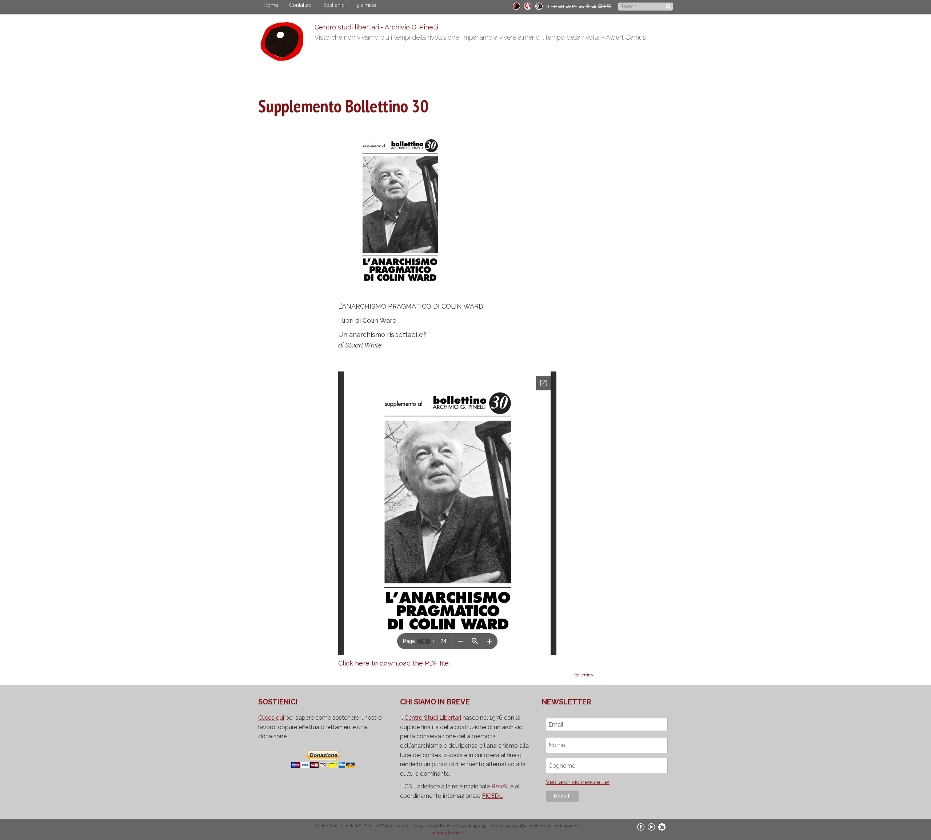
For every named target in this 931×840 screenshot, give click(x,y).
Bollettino (583, 675)
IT (548, 6)
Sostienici (334, 5)
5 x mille (366, 5)
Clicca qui (271, 717)
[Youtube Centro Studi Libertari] (651, 826)
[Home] (286, 43)
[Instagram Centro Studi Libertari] (662, 826)
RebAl (499, 786)
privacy (440, 832)
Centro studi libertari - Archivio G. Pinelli (376, 27)
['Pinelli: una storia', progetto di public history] (516, 5)
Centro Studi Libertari (432, 717)
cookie (456, 832)
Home (271, 5)
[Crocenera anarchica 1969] (539, 5)
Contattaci (300, 5)
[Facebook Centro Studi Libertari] (641, 826)
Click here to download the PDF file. (394, 663)
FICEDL (492, 795)
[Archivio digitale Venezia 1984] (527, 5)
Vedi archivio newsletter (578, 782)
